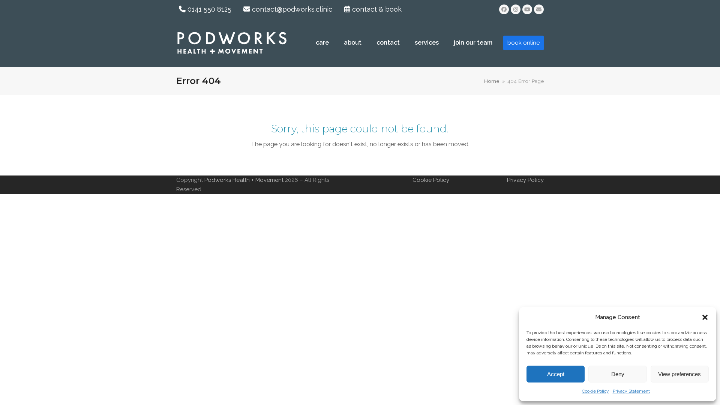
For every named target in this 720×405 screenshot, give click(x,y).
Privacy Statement (631, 391)
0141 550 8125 (208, 9)
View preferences (679, 374)
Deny (617, 374)
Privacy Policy (525, 180)
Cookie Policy (595, 391)
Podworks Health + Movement (244, 180)
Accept (555, 374)
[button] (705, 317)
